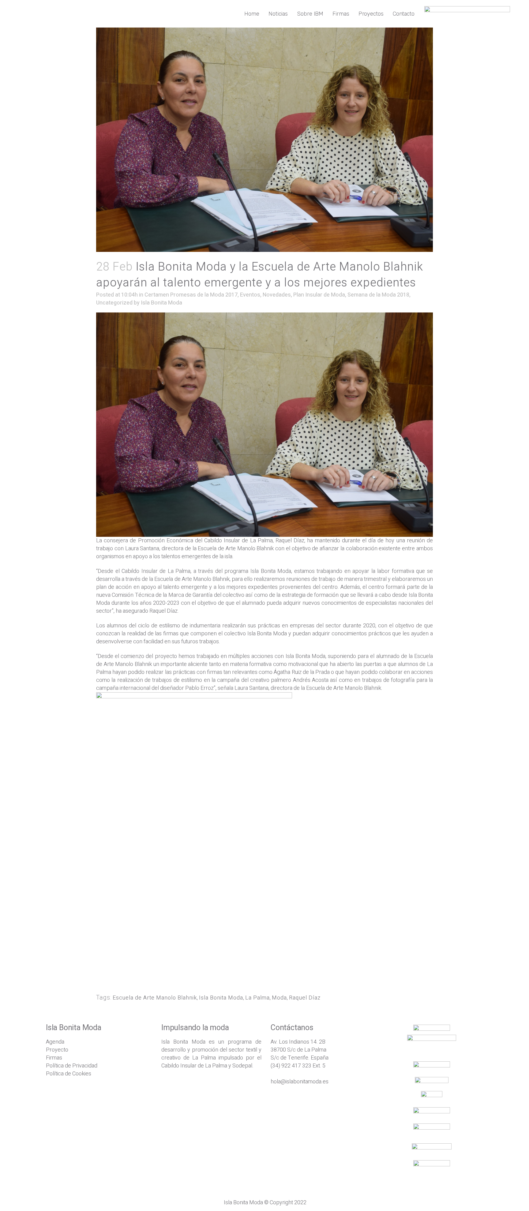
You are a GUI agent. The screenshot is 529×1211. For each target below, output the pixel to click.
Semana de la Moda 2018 (378, 295)
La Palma (257, 998)
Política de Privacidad (71, 1066)
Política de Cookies (68, 1074)
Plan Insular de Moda (319, 295)
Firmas (54, 1058)
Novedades (277, 295)
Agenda (55, 1042)
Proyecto (57, 1050)
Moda (279, 998)
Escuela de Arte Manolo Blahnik (155, 998)
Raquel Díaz (305, 998)
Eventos (250, 295)
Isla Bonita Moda (161, 303)
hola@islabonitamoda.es (299, 1082)
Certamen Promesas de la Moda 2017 (191, 295)
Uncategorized (114, 303)
